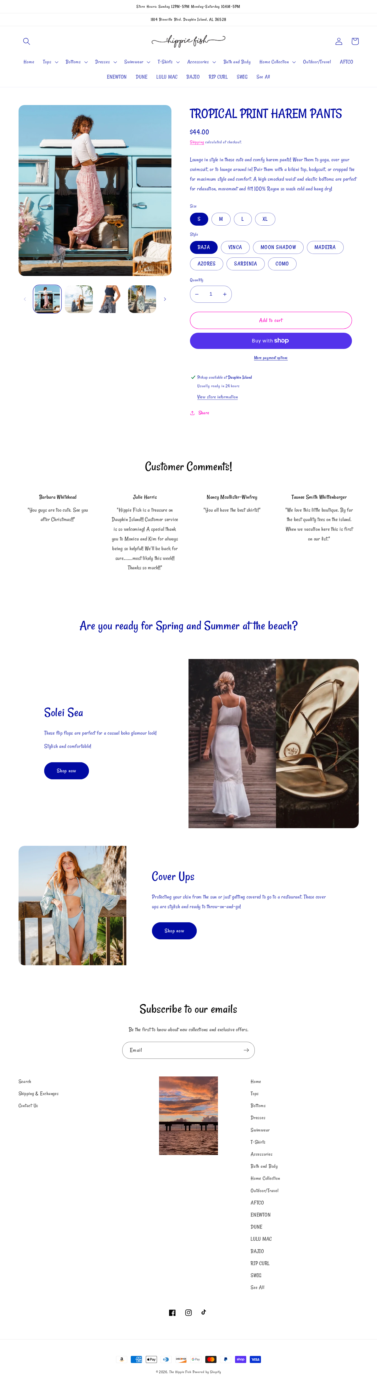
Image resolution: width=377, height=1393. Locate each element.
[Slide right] (164, 299)
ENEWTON (261, 1214)
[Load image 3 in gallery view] (110, 299)
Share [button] (204, 413)
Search (25, 1081)
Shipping (197, 142)
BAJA (204, 247)
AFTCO (257, 1202)
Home (256, 1081)
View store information (217, 397)
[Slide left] (25, 299)
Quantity (197, 280)
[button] (27, 41)
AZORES (207, 263)
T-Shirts (258, 1142)
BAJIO (257, 1251)
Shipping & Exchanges (39, 1093)
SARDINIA (245, 263)
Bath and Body (264, 1166)
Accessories (261, 1154)
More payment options (271, 357)
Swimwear (260, 1130)
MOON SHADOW (278, 247)
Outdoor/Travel (265, 1190)
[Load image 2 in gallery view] (79, 299)
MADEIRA (325, 247)
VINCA (235, 247)
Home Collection (265, 1178)
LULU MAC (261, 1239)
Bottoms (258, 1105)
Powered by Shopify (207, 1372)
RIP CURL (260, 1263)
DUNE (256, 1227)
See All (257, 1287)
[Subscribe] (246, 1050)
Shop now (67, 770)
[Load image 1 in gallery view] (47, 299)
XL (265, 219)
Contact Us (29, 1105)
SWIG (256, 1275)
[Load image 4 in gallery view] (142, 299)
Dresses (258, 1117)
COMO (282, 263)
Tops (255, 1093)
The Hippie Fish (180, 1372)
